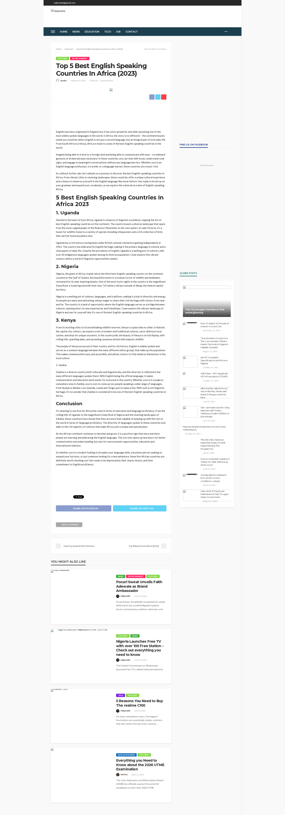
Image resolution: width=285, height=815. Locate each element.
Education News (126, 755)
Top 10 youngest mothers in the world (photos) (204, 311)
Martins (124, 774)
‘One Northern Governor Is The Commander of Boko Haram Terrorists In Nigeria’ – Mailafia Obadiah (215, 343)
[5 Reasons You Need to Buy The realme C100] (59, 690)
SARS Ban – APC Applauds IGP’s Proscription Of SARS (214, 375)
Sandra (63, 80)
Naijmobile (125, 596)
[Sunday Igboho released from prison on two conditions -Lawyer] (190, 475)
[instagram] (227, 3)
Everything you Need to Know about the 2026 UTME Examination (140, 764)
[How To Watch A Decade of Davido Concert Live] (190, 323)
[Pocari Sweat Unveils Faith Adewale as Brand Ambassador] (60, 571)
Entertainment (79, 58)
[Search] (231, 31)
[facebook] (219, 3)
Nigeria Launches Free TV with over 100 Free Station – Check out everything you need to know (139, 648)
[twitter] (223, 3)
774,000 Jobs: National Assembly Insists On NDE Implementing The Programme (213, 444)
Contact (132, 31)
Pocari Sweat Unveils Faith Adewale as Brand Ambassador (139, 586)
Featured (62, 58)
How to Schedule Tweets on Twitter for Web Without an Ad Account (215, 462)
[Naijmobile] (58, 16)
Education (92, 31)
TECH (107, 31)
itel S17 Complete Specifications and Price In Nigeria (214, 360)
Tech (120, 695)
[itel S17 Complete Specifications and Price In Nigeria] (190, 362)
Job (118, 31)
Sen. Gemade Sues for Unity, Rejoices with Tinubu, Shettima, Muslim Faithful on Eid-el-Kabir (215, 412)
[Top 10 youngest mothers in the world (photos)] (207, 301)
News (76, 31)
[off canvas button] (53, 31)
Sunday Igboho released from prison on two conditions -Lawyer (213, 478)
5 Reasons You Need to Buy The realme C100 (139, 703)
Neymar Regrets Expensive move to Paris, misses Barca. (204, 428)
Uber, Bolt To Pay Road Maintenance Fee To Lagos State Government (214, 494)
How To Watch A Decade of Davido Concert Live (215, 325)
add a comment (70, 524)
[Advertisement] (111, 114)
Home (63, 31)
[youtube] (232, 3)
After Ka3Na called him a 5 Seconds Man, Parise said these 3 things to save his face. (214, 393)
